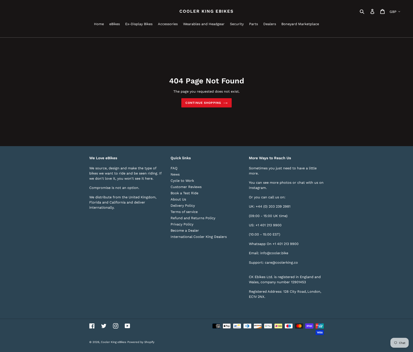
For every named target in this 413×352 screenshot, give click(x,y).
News (175, 174)
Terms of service (184, 212)
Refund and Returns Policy (193, 218)
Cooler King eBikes (206, 11)
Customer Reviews (186, 187)
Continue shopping (203, 102)
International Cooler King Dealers (199, 237)
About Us (178, 199)
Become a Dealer (185, 230)
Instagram (257, 188)
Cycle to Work (182, 181)
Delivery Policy (183, 206)
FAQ (174, 168)
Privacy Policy (182, 224)
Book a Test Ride (184, 193)
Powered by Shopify (140, 342)
